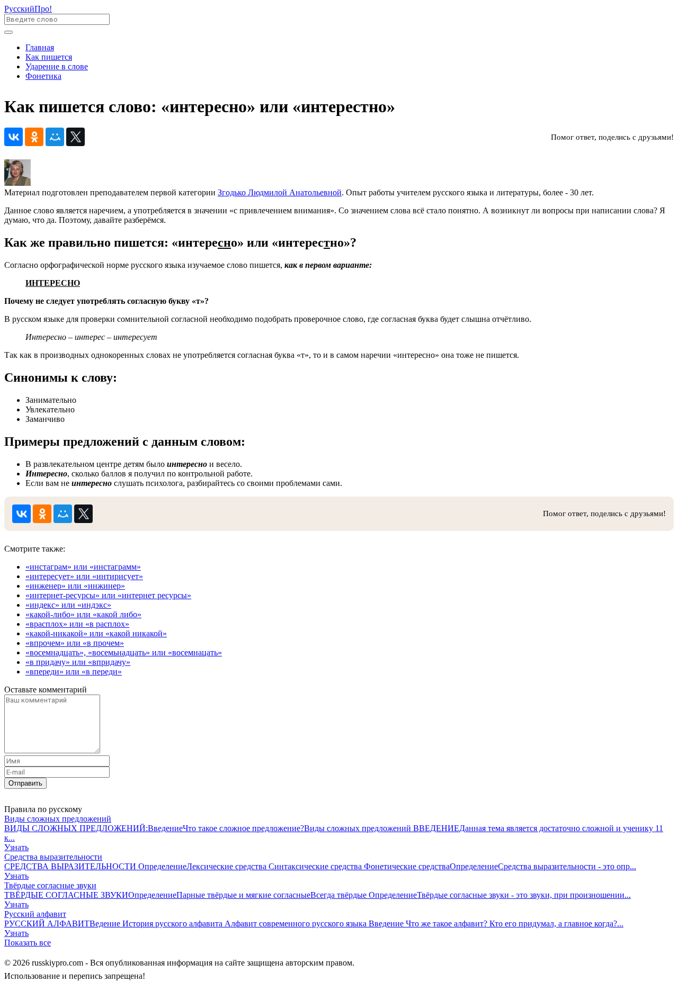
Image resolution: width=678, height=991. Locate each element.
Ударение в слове (56, 66)
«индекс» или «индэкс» (68, 604)
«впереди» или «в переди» (73, 671)
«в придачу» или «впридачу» (77, 661)
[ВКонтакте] (13, 137)
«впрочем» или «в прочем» (74, 642)
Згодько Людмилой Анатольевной (280, 192)
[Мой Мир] (55, 137)
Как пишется (48, 56)
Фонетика (43, 75)
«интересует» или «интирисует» (84, 576)
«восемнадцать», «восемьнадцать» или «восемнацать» (123, 652)
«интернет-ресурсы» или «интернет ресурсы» (108, 595)
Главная (39, 47)
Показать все (27, 942)
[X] (75, 137)
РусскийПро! (28, 8)
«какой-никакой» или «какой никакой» (96, 633)
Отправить (25, 783)
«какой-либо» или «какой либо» (83, 614)
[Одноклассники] (34, 137)
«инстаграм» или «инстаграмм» (83, 566)
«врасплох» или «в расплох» (77, 623)
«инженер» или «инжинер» (75, 585)
